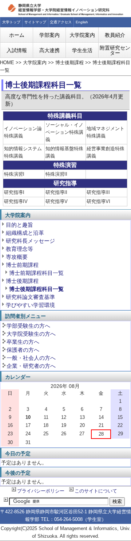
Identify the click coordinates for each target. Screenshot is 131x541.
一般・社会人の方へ (31, 358)
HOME (7, 62)
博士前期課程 (22, 265)
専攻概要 (17, 257)
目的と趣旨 (19, 225)
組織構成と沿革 (25, 233)
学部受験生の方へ (28, 326)
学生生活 (82, 50)
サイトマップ (35, 22)
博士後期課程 (69, 62)
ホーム (16, 35)
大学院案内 (82, 35)
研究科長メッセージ (30, 241)
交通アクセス (61, 22)
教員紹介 (115, 35)
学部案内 (49, 35)
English (82, 22)
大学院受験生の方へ (31, 334)
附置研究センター (115, 50)
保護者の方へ (23, 350)
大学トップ (11, 22)
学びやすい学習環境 (30, 305)
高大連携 (49, 50)
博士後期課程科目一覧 (36, 289)
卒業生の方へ (23, 342)
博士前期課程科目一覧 (36, 273)
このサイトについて (96, 491)
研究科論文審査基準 (30, 297)
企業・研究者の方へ (31, 366)
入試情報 (17, 50)
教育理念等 (19, 249)
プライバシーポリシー (40, 491)
